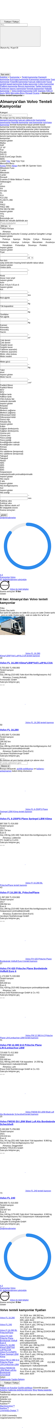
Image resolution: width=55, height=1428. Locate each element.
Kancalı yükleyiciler (37, 82)
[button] (27, 61)
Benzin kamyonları (26, 86)
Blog (35, 1390)
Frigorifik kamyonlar (19, 82)
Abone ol (5, 766)
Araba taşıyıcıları (30, 84)
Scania (36, 93)
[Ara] (20, 36)
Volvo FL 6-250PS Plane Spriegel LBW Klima (26, 818)
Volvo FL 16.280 (9, 729)
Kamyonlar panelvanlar (39, 79)
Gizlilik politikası (25, 1388)
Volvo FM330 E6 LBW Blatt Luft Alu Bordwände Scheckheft (8, 1371)
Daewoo (42, 91)
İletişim (21, 1379)
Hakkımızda (5, 1379)
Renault (28, 93)
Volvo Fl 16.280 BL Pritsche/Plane (19, 892)
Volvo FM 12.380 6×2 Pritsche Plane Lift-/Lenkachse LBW (21, 1046)
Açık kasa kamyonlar (19, 79)
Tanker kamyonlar (43, 86)
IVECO (49, 91)
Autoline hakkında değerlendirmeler (16, 1390)
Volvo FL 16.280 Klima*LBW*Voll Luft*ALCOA (26, 663)
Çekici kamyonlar (46, 84)
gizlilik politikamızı (25, 769)
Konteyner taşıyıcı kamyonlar (13, 88)
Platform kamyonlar (9, 86)
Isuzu (2, 93)
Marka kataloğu (45, 1390)
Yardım (14, 1379)
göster (4, 515)
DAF (35, 91)
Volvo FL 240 (7, 1198)
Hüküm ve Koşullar (8, 1388)
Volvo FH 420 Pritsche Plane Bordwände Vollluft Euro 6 (8, 1339)
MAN (7, 93)
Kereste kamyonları (35, 88)
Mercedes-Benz (17, 93)
